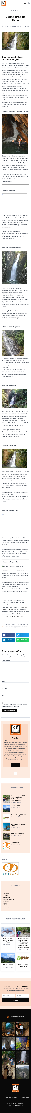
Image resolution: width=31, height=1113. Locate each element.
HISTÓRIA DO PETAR (9, 899)
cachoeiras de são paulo (12, 624)
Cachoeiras (16, 11)
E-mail (4, 688)
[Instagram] (15, 773)
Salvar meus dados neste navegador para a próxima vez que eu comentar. (14, 705)
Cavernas (5, 895)
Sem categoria (6, 907)
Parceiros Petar (15, 842)
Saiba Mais (15, 765)
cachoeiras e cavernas (14, 626)
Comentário (6, 660)
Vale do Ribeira (15, 805)
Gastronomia (6, 897)
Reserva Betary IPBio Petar (19, 815)
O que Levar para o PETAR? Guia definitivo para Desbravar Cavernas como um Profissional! (19, 798)
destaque (25, 626)
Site (3, 696)
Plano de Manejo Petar (17, 833)
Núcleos (5, 903)
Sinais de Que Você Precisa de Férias (8, 940)
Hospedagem (6, 901)
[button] (24, 3)
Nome (4, 681)
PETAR (16, 627)
